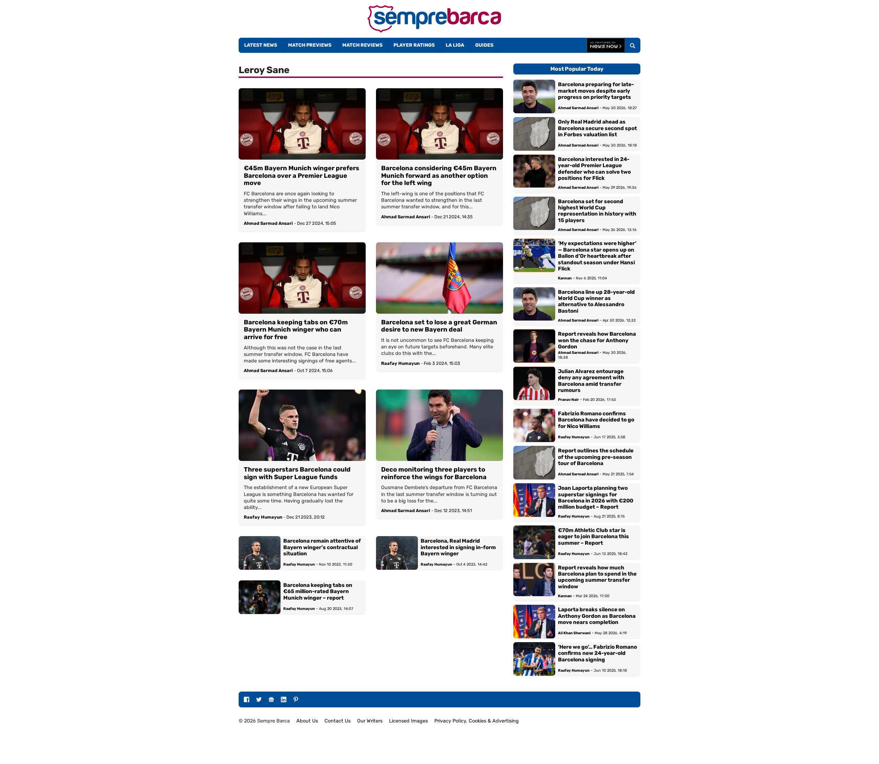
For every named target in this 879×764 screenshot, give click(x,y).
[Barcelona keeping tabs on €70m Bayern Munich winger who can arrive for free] (302, 278)
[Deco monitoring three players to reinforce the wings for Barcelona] (439, 425)
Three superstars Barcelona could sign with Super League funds (297, 473)
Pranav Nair (568, 399)
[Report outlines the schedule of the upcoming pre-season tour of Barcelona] (534, 462)
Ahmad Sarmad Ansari (268, 223)
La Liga (455, 45)
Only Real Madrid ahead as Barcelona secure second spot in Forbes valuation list (597, 128)
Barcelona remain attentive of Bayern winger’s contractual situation (322, 547)
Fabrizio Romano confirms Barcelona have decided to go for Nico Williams (596, 419)
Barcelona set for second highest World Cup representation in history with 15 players (597, 210)
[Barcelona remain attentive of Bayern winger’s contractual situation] (260, 553)
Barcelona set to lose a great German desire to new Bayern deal (439, 326)
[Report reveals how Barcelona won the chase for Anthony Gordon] (534, 346)
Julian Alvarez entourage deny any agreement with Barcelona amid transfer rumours (591, 380)
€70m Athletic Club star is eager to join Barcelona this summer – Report (593, 536)
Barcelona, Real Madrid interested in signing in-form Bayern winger (458, 547)
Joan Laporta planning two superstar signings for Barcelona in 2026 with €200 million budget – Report (595, 497)
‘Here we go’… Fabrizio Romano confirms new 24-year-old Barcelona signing (597, 653)
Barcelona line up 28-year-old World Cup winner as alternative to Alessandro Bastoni (596, 301)
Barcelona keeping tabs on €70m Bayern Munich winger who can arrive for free (296, 330)
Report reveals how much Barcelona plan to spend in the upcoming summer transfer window (597, 577)
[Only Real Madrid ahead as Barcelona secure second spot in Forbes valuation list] (534, 134)
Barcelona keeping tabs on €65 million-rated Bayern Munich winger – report (317, 591)
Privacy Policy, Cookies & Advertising (476, 721)
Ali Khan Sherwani (574, 633)
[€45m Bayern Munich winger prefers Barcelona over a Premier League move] (302, 124)
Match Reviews (362, 45)
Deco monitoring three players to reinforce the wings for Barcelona (434, 473)
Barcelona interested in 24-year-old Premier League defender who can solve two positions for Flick (594, 168)
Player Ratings (414, 45)
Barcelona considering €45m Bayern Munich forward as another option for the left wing (438, 176)
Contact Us (337, 721)
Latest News (260, 45)
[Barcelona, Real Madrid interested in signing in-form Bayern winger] (397, 553)
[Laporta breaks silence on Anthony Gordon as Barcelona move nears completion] (534, 621)
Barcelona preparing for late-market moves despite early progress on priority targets (596, 90)
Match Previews (309, 45)
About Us (307, 721)
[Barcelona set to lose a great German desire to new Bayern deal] (439, 278)
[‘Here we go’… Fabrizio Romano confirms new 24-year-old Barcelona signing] (534, 659)
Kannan (565, 278)
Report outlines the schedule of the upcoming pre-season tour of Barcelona (595, 457)
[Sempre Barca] (434, 30)
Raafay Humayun (400, 363)
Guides (484, 45)
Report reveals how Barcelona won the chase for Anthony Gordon (597, 340)
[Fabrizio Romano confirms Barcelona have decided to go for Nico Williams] (534, 425)
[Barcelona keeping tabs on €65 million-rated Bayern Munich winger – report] (260, 597)
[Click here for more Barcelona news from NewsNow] (606, 45)
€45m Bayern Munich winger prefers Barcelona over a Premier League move (301, 176)
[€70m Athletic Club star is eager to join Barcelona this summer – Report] (534, 542)
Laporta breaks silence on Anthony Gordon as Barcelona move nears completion (597, 615)
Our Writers (370, 721)
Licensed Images (408, 721)
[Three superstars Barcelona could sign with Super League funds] (302, 425)
